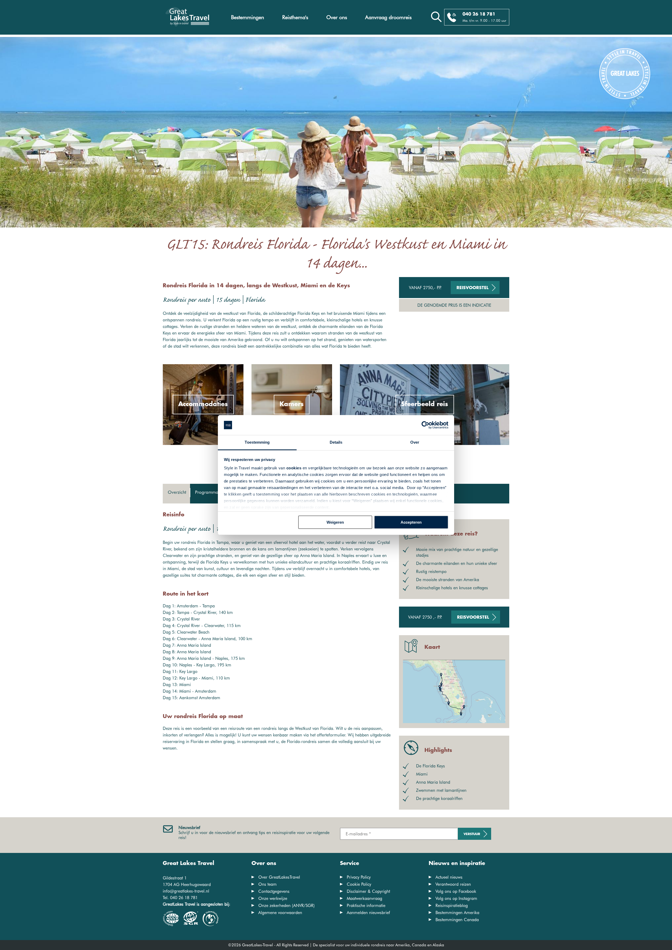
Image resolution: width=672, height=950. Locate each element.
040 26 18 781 (479, 14)
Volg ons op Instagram (456, 898)
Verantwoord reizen (453, 884)
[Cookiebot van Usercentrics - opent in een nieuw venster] (425, 425)
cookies (294, 468)
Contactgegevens (274, 891)
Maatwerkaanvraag (364, 898)
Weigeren (335, 522)
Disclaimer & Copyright (368, 891)
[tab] (176, 493)
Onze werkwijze (272, 898)
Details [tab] (336, 442)
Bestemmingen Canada (457, 919)
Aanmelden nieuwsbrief (368, 912)
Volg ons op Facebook (455, 891)
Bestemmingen (247, 17)
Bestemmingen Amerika (457, 912)
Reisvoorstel (472, 288)
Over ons (336, 17)
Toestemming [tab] (257, 442)
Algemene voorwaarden (280, 912)
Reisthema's (295, 17)
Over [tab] (414, 442)
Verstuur (472, 834)
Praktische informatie (366, 905)
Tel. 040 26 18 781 (180, 897)
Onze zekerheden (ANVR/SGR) (286, 905)
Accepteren (411, 522)
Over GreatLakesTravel (279, 877)
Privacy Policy (359, 877)
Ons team (267, 884)
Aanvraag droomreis (388, 17)
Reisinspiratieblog (451, 905)
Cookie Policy (359, 884)
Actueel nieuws (449, 877)
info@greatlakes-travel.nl (186, 891)
